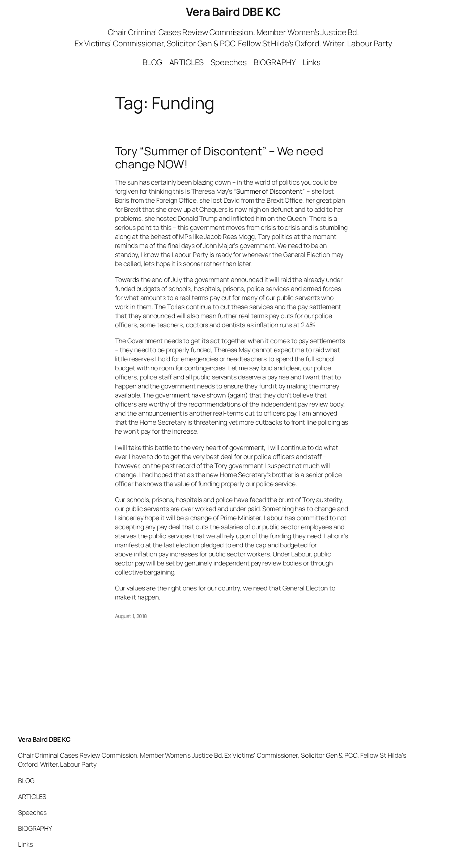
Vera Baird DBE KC (233, 12)
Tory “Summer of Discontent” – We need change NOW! (219, 158)
